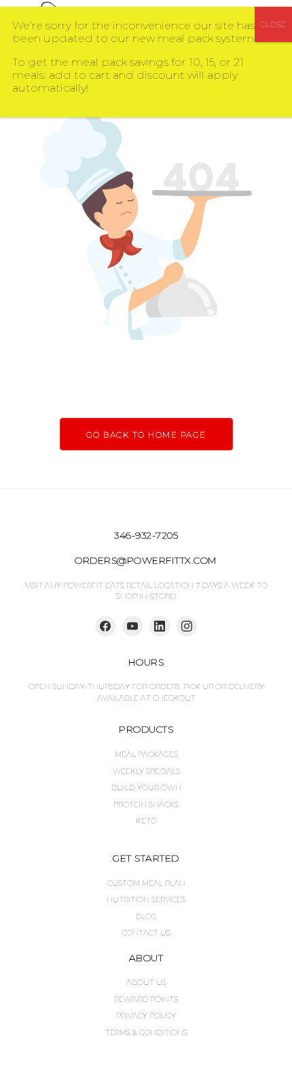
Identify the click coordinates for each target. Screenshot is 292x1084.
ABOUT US (146, 982)
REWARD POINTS (146, 999)
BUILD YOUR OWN (146, 787)
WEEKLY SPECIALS (146, 771)
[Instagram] (187, 626)
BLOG (146, 916)
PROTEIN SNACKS (146, 804)
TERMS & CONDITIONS (146, 1032)
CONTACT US (146, 932)
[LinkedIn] (159, 626)
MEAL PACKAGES (146, 754)
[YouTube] (132, 626)
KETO (146, 821)
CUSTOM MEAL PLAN (146, 883)
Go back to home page (146, 434)
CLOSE (273, 24)
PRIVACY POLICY (146, 1015)
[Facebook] (105, 626)
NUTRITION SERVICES (146, 899)
